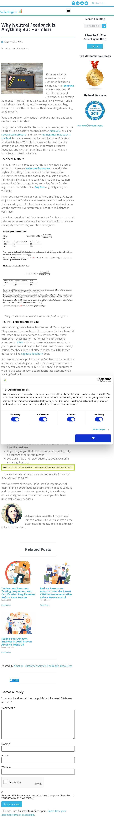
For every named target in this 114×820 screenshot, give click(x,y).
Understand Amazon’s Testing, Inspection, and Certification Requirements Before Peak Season (18, 593)
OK (93, 438)
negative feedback (32, 353)
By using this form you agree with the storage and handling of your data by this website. (38, 796)
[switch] (43, 419)
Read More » (6, 605)
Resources (66, 666)
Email (5, 755)
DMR (20, 342)
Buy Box (39, 187)
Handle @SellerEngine (90, 125)
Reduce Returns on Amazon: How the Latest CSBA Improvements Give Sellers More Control (56, 593)
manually (54, 130)
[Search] (104, 26)
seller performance (38, 168)
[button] (68, 10)
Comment (8, 708)
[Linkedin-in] (78, 3)
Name (5, 744)
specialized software (13, 134)
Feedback (53, 666)
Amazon (18, 666)
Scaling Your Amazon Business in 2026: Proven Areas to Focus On (16, 641)
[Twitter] (82, 3)
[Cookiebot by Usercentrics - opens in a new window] (98, 380)
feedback (68, 85)
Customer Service (35, 666)
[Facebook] (73, 3)
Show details (99, 429)
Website (6, 767)
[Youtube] (86, 3)
